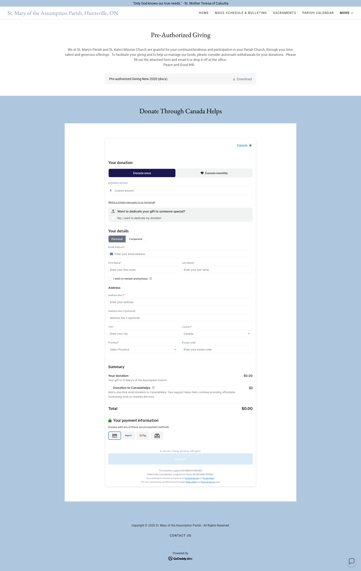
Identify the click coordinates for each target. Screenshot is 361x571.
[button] (346, 13)
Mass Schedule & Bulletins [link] (241, 13)
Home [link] (204, 13)
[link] (94, 14)
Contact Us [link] (180, 535)
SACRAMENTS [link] (284, 13)
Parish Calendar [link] (318, 13)
